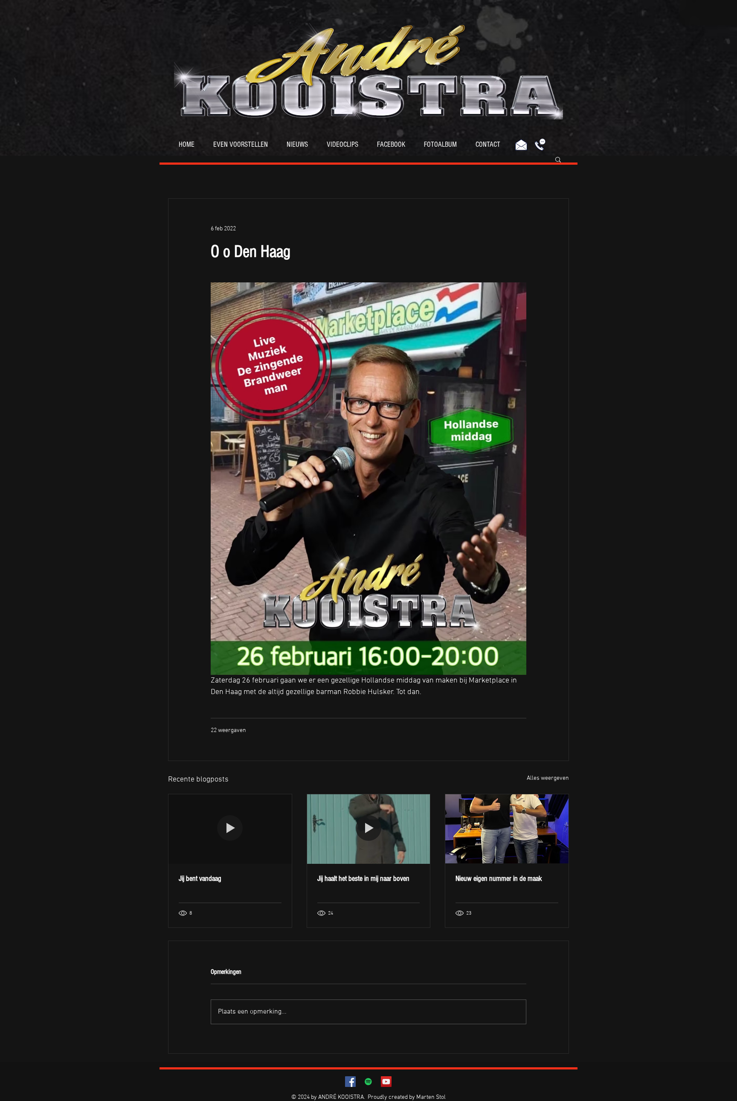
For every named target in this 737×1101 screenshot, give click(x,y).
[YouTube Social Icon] (386, 1081)
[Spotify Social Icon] (368, 1081)
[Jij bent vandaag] (230, 828)
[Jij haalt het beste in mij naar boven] (368, 828)
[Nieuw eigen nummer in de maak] (507, 828)
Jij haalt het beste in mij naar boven (363, 878)
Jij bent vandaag (200, 878)
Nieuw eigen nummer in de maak (499, 878)
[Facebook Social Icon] (350, 1081)
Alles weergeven (548, 778)
